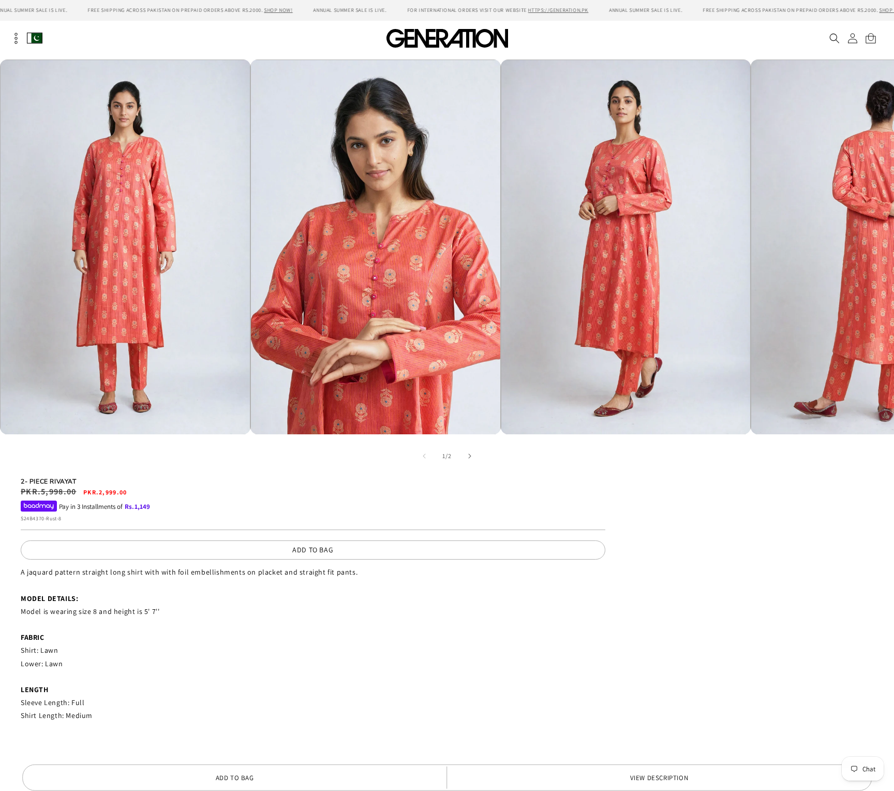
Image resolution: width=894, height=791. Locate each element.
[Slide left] (424, 456)
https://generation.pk (558, 10)
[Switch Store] (34, 38)
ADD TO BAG (312, 549)
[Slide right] (469, 456)
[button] (834, 38)
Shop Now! (278, 10)
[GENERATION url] (447, 38)
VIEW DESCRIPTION (659, 777)
